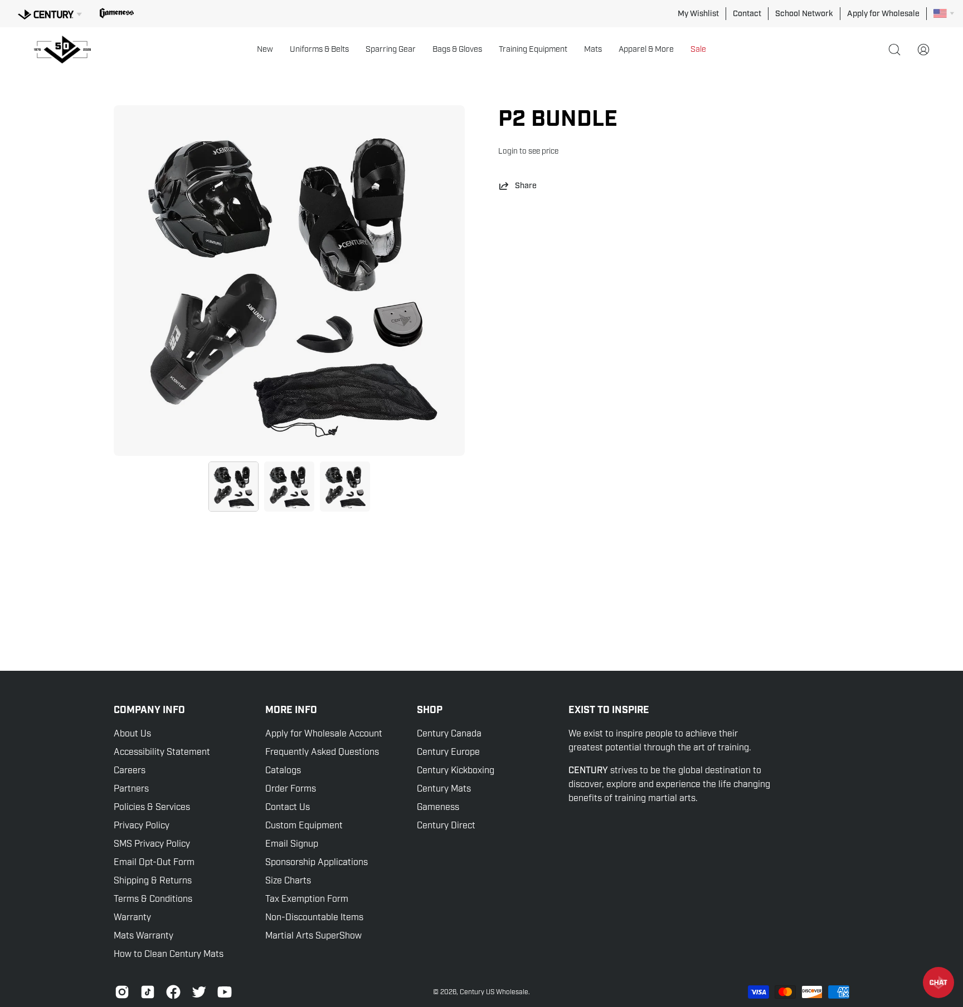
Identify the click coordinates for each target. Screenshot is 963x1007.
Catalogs (283, 770)
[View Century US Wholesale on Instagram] (122, 992)
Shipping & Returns (153, 880)
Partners (131, 788)
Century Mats (444, 788)
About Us (132, 733)
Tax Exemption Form (306, 899)
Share (526, 185)
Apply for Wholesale (883, 13)
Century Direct (446, 825)
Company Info (149, 710)
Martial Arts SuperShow (313, 935)
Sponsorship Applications (316, 862)
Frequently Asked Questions (322, 752)
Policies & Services (152, 807)
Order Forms (290, 788)
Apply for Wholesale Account (323, 733)
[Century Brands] (50, 13)
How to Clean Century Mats (168, 954)
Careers (129, 770)
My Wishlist (698, 13)
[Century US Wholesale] (66, 49)
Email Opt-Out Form (154, 862)
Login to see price (528, 151)
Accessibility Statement (162, 752)
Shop (429, 710)
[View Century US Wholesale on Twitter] (199, 992)
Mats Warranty (143, 935)
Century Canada (449, 733)
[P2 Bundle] (233, 486)
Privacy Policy (141, 825)
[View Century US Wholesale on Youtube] (224, 992)
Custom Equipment (304, 825)
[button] (265, 49)
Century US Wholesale (494, 992)
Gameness (438, 807)
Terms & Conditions (153, 899)
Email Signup (291, 843)
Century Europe (448, 752)
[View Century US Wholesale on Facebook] (173, 992)
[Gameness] (117, 13)
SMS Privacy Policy (152, 843)
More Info (291, 710)
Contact (747, 13)
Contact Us (287, 807)
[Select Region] (943, 13)
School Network (804, 13)
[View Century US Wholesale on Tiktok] (147, 992)
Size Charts (288, 880)
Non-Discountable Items (314, 917)
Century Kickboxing (455, 770)
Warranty (132, 917)
